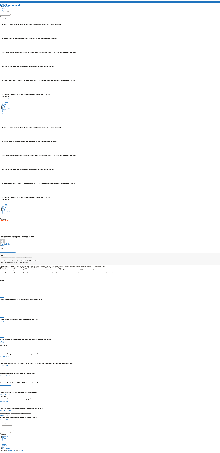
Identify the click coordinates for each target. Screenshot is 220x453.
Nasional (4, 104)
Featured (6, 99)
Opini (3, 106)
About (3, 2)
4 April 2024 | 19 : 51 (4, 365)
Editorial (6, 102)
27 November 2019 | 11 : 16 (5, 419)
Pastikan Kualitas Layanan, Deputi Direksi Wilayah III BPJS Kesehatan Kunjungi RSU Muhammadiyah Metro (28, 66)
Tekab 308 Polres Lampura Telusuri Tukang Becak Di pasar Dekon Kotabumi (18, 392)
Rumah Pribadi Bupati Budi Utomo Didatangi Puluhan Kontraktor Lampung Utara (20, 382)
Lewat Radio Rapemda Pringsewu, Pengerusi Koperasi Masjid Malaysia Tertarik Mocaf (16, 257)
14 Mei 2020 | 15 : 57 (4, 415)
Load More (2, 342)
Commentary (7, 98)
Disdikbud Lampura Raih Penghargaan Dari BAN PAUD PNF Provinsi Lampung (18, 417)
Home (3, 10)
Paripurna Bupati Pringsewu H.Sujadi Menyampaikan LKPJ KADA (15, 413)
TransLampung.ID (11, 430)
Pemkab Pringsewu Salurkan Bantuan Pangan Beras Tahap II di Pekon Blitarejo (15, 258)
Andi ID (21, 430)
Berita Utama (5, 11)
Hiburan (4, 109)
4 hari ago (2, 341)
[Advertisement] (28, 230)
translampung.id (10, 5)
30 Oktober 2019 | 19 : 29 (5, 244)
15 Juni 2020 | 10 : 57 (4, 401)
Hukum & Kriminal (6, 108)
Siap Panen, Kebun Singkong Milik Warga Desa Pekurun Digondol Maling (18, 373)
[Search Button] (10, 432)
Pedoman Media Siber (7, 425)
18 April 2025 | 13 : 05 (4, 356)
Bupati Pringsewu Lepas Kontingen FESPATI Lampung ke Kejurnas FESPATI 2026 (15, 262)
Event (6, 101)
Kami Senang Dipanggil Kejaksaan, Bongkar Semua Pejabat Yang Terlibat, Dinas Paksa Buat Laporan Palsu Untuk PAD (29, 354)
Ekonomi (4, 444)
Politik (3, 103)
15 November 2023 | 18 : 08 (5, 385)
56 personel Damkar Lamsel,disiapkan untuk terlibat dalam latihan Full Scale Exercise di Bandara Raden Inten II (29, 38)
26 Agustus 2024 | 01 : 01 (5, 375)
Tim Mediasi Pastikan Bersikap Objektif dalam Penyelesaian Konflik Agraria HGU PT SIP (21, 408)
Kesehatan (4, 110)
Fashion (4, 443)
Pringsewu (5, 234)
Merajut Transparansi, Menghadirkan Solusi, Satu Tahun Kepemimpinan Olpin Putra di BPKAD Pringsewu (20, 260)
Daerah (4, 107)
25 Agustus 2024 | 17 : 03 (5, 394)
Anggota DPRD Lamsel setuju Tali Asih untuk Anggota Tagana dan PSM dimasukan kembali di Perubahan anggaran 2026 (31, 24)
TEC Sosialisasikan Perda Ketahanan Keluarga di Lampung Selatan (16, 399)
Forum (3, 8)
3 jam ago (2, 301)
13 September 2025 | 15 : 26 (5, 410)
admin (7, 243)
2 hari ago (2, 321)
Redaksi (4, 424)
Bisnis (3, 105)
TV (2, 111)
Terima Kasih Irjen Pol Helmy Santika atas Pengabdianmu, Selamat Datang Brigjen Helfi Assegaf (26, 94)
